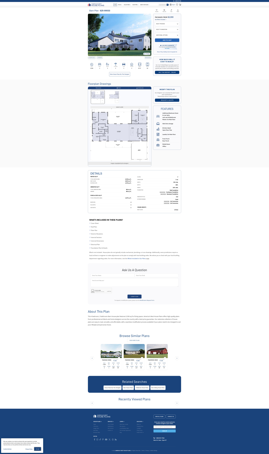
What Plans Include (124, 424)
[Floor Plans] (92, 58)
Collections (95, 426)
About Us (139, 424)
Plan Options (122, 426)
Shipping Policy (140, 426)
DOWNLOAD (140, 88)
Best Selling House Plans (158, 387)
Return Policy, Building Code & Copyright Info (167, 51)
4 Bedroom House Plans (142, 387)
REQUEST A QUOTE (167, 100)
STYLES (119, 4)
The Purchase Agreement (125, 430)
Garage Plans (96, 428)
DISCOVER (139, 421)
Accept (37, 449)
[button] (177, 358)
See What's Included (160, 19)
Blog (121, 432)
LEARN (121, 421)
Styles (94, 424)
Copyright (139, 428)
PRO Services (111, 428)
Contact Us (110, 430)
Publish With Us (140, 432)
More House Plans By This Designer (119, 74)
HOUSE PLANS (97, 421)
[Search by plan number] (168, 5)
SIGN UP (164, 431)
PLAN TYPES (135, 4)
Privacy (147, 450)
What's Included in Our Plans (137, 258)
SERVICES (110, 421)
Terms (143, 450)
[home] (96, 4)
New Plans (95, 430)
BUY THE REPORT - (167, 72)
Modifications (111, 426)
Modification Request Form (147, 300)
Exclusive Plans (96, 432)
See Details (167, 48)
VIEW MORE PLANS (135, 340)
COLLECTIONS (127, 4)
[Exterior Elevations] (100, 58)
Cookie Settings (153, 450)
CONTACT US (171, 416)
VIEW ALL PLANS (159, 416)
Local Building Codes (124, 428)
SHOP (115, 4)
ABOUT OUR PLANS (144, 4)
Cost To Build (111, 424)
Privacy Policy (29, 449)
